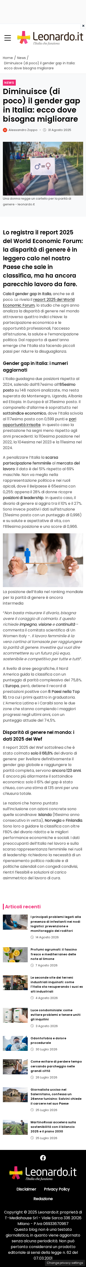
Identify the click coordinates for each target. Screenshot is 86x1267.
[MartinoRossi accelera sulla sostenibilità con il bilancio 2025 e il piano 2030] (15, 1127)
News (9, 83)
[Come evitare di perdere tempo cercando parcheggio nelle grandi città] (15, 1066)
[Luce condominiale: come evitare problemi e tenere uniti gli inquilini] (15, 1015)
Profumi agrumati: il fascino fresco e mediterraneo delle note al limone (54, 954)
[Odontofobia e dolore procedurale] (15, 1043)
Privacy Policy (57, 1189)
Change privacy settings (65, 1263)
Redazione (43, 1199)
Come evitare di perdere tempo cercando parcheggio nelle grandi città (56, 1066)
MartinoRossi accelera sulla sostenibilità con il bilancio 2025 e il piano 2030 (53, 1126)
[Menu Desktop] (7, 38)
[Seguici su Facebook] (43, 1158)
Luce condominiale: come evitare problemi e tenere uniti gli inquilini (56, 1014)
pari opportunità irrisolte (39, 422)
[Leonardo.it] (50, 38)
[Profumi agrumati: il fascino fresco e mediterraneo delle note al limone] (15, 954)
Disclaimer (26, 1189)
